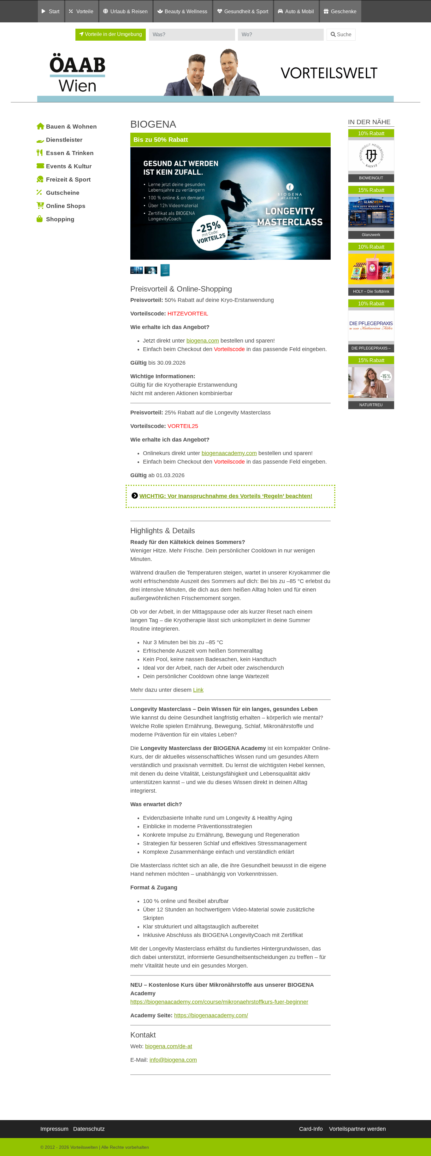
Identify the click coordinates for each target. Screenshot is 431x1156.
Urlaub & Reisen (129, 11)
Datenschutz (89, 1129)
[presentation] (136, 203)
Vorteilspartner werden (357, 1129)
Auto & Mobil (299, 11)
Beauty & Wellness (186, 11)
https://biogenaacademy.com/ (211, 1015)
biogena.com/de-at (168, 1046)
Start (54, 11)
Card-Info (311, 1129)
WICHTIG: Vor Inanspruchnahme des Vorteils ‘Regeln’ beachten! (225, 496)
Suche (344, 34)
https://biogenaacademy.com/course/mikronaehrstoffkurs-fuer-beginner (219, 1002)
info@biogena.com (173, 1060)
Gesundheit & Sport (246, 11)
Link (198, 690)
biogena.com (202, 341)
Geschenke (344, 11)
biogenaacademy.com (229, 453)
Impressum (54, 1129)
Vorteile (84, 11)
